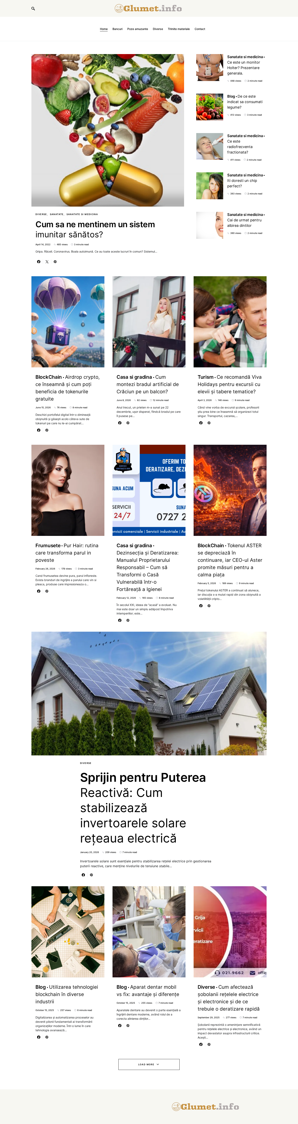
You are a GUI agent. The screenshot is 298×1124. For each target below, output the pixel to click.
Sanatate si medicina (82, 214)
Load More (146, 1064)
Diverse (41, 214)
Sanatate (57, 214)
